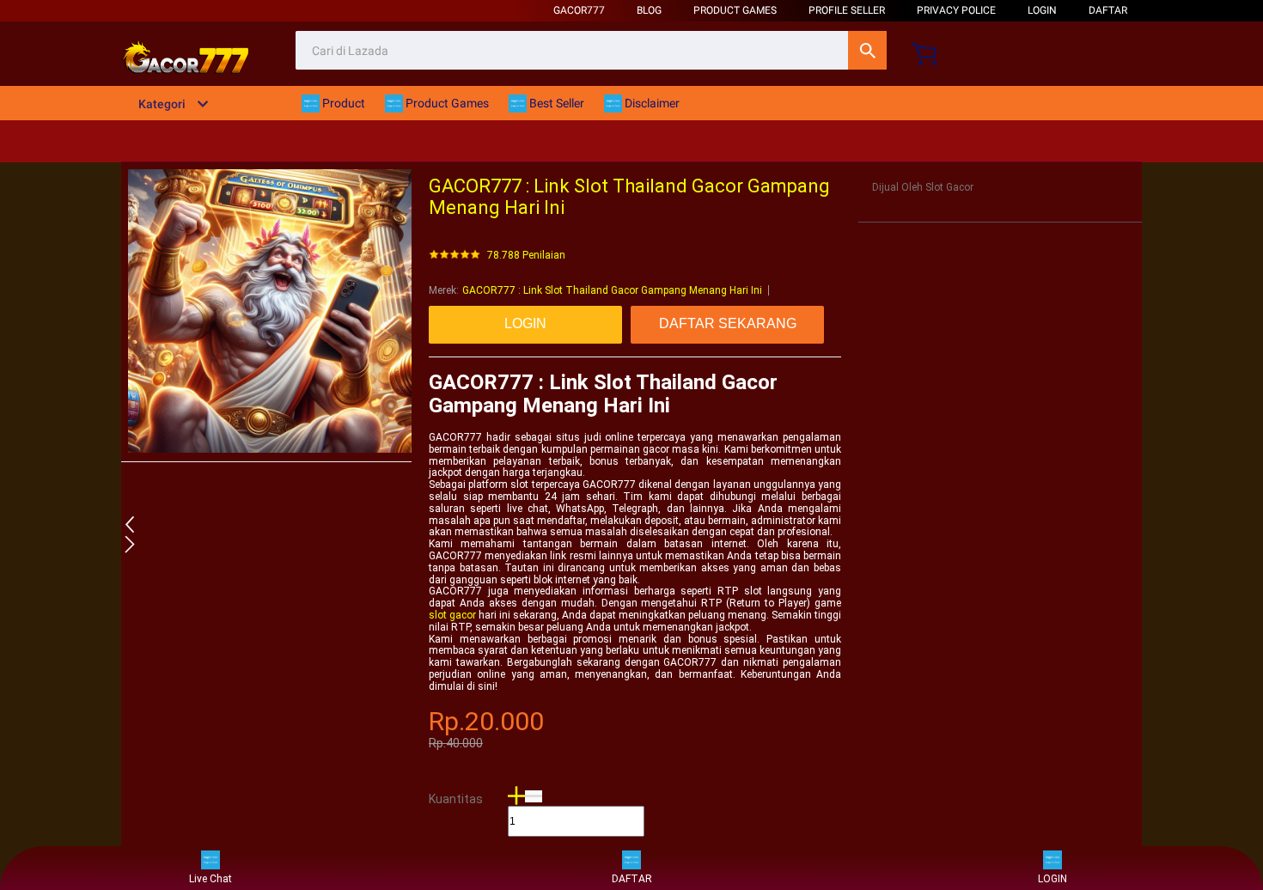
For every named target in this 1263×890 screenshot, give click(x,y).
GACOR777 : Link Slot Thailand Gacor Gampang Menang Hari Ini (612, 290)
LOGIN (1042, 10)
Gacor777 (579, 10)
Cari (867, 50)
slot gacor (452, 615)
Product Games (735, 10)
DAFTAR (1108, 10)
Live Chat (210, 879)
